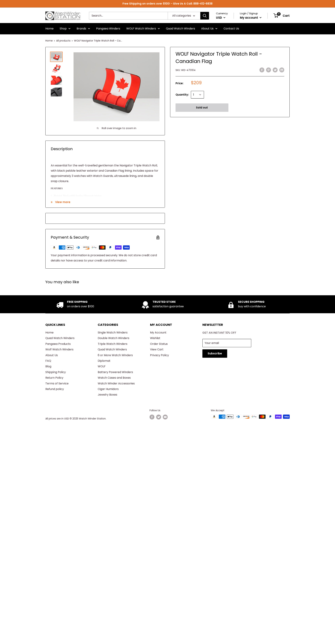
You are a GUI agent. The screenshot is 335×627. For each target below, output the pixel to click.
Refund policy (54, 389)
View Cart (156, 349)
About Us (51, 355)
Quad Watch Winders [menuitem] (180, 29)
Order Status (159, 344)
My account (249, 17)
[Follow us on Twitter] (158, 417)
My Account (158, 333)
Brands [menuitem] (81, 29)
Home (49, 40)
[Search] (204, 16)
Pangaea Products (58, 344)
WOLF (102, 366)
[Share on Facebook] (261, 69)
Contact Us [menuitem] (231, 29)
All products (63, 40)
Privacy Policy (159, 355)
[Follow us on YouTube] (165, 417)
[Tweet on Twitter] (275, 69)
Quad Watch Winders (60, 338)
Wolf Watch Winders (59, 349)
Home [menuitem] (49, 29)
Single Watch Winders (113, 333)
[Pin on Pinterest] (268, 69)
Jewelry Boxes (107, 395)
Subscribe (215, 353)
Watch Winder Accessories (116, 383)
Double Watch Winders (113, 338)
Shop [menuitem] (63, 29)
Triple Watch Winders (112, 344)
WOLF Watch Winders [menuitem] (141, 29)
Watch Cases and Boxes (114, 378)
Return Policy (54, 378)
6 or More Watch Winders (115, 355)
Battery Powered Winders (115, 372)
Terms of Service (57, 383)
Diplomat (104, 361)
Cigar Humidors (108, 389)
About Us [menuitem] (207, 29)
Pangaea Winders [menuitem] (108, 29)
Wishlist (155, 338)
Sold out (202, 108)
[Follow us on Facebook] (152, 417)
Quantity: (182, 95)
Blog (48, 366)
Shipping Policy (55, 372)
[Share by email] (281, 69)
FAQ (48, 361)
